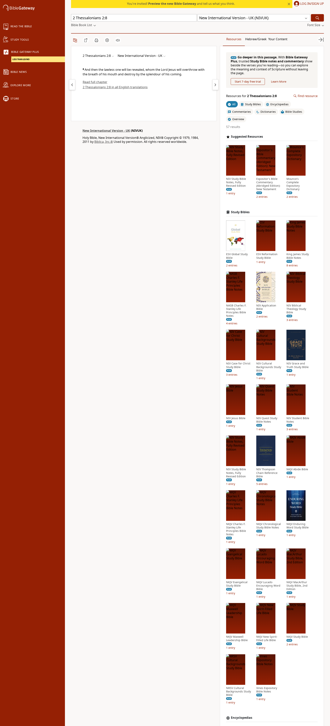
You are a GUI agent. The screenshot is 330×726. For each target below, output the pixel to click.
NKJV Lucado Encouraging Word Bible (268, 585)
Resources (233, 39)
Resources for (251, 96)
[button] (308, 4)
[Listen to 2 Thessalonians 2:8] (118, 40)
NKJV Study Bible (297, 636)
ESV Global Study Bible (237, 255)
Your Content (277, 39)
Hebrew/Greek (256, 39)
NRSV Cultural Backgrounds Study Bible (238, 691)
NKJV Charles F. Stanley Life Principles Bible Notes (236, 529)
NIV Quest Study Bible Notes (266, 419)
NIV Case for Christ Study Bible (238, 365)
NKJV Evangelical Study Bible (236, 583)
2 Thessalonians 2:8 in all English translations (115, 87)
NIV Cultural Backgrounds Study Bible (268, 367)
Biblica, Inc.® (103, 142)
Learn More (278, 81)
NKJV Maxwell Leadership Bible (237, 638)
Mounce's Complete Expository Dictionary (293, 184)
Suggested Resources (247, 137)
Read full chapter (95, 82)
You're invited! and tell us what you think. (181, 4)
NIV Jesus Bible (235, 418)
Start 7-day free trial (248, 81)
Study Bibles (240, 212)
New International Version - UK (106, 131)
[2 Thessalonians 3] (215, 84)
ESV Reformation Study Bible (266, 255)
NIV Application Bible (266, 307)
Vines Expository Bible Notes (266, 689)
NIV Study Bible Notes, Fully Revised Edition (236, 182)
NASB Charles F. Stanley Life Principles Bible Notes (236, 311)
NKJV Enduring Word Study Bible (297, 525)
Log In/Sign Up (312, 4)
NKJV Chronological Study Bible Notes (268, 525)
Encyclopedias (241, 718)
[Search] (317, 18)
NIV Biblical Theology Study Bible (296, 309)
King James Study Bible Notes (297, 255)
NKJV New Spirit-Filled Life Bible (266, 638)
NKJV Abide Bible (297, 469)
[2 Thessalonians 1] (72, 84)
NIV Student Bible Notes (297, 419)
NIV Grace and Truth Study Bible (297, 365)
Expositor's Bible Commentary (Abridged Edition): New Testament (268, 184)
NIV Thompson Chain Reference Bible (266, 473)
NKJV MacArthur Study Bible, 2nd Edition (296, 585)
